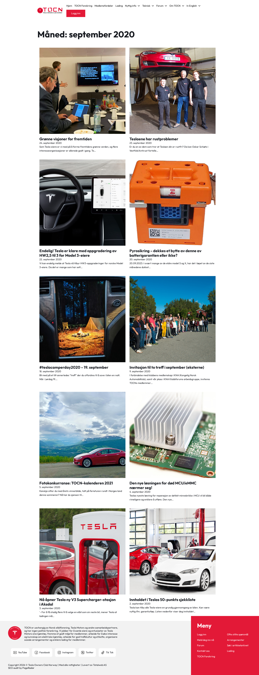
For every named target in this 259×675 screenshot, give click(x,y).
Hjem (69, 5)
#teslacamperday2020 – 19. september (73, 367)
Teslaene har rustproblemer (154, 138)
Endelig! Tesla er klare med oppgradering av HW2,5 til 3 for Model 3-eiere (78, 253)
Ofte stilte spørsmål (237, 634)
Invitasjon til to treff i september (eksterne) (167, 367)
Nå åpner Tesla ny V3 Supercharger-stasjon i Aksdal (77, 602)
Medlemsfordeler (104, 5)
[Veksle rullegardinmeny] (139, 6)
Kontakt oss (203, 650)
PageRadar (28, 667)
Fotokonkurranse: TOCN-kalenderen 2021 (76, 483)
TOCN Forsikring (83, 5)
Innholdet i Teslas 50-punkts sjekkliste (162, 599)
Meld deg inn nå (205, 640)
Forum (200, 645)
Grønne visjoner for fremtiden (65, 138)
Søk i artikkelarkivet (237, 645)
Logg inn (75, 13)
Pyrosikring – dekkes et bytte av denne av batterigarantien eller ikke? (165, 253)
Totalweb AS (100, 664)
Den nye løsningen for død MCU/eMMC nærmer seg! (163, 485)
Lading (119, 5)
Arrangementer (235, 640)
